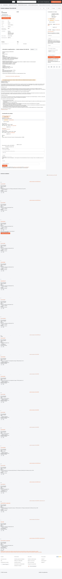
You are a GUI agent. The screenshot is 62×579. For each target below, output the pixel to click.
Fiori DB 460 (3, 299)
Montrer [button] (9, 125)
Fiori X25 (2, 521)
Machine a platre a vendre (27, 551)
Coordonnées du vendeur (5, 562)
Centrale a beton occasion (5, 551)
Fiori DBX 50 (3, 484)
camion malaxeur (10, 24)
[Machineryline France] (6, 1)
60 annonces (7, 117)
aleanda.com (4, 128)
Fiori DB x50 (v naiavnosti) (5, 503)
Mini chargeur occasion (19, 551)
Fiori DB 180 (3, 243)
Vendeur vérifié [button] (6, 116)
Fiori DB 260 (3, 262)
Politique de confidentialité (18, 560)
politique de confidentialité (52, 59)
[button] (41, 8)
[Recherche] (18, 1)
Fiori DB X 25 (3, 280)
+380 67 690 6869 (13, 125)
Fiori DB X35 (3, 183)
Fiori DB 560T (3, 447)
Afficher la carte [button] (19, 144)
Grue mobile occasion (12, 551)
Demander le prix (5, 14)
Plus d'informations (51, 31)
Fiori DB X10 (3, 221)
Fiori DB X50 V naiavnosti (5, 540)
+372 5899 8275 (12, 132)
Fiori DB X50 (3, 202)
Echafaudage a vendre (34, 551)
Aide (1, 560)
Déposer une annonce (5, 233)
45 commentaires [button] (11, 119)
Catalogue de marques (17, 565)
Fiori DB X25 (3, 356)
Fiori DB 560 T (3, 318)
